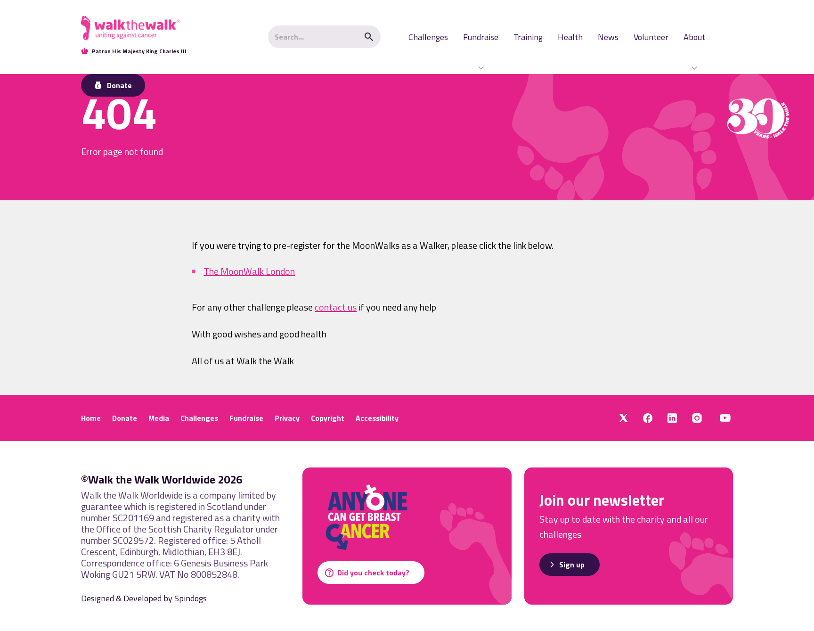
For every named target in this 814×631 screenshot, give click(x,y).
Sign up (572, 564)
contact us (336, 307)
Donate (124, 418)
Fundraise (480, 37)
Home (91, 418)
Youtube (725, 418)
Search (369, 36)
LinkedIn (672, 418)
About (694, 37)
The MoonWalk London (249, 272)
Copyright (327, 418)
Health (570, 37)
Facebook (647, 418)
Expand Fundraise (480, 68)
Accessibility (377, 418)
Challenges (428, 37)
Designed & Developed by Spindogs (144, 598)
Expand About (694, 68)
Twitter (623, 418)
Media (158, 418)
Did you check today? (373, 572)
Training (528, 37)
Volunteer (651, 37)
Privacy (287, 418)
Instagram (697, 418)
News (608, 37)
